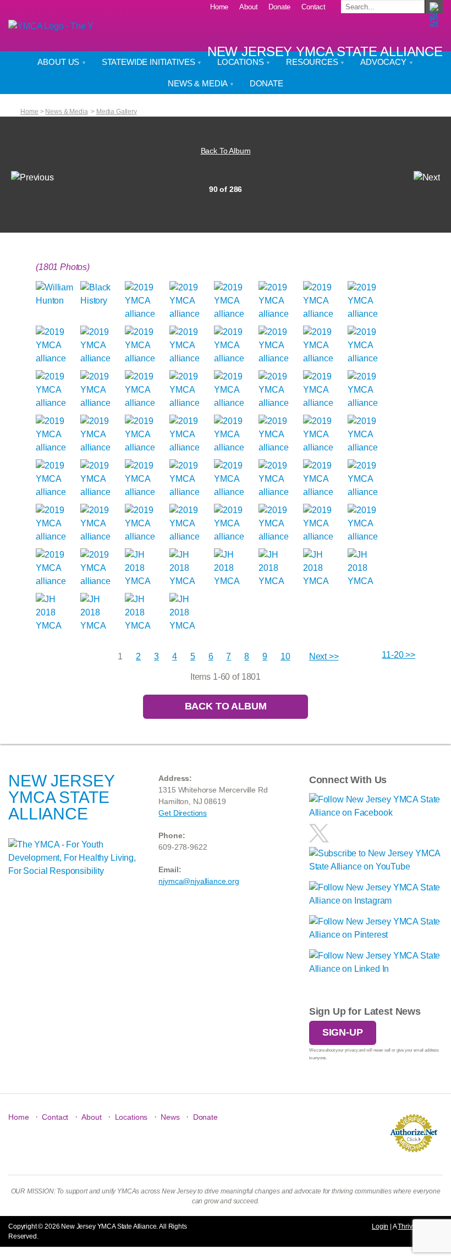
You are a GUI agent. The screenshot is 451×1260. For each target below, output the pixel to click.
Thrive (407, 1226)
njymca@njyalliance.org (198, 881)
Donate (279, 7)
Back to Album (226, 706)
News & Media (198, 83)
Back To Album (226, 150)
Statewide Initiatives (149, 62)
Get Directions (182, 812)
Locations (241, 62)
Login (380, 1226)
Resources (313, 62)
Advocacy (384, 62)
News (170, 1117)
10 (285, 656)
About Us (59, 62)
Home (219, 7)
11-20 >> (398, 654)
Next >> (324, 656)
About (248, 7)
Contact (313, 7)
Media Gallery (116, 111)
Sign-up (342, 1032)
